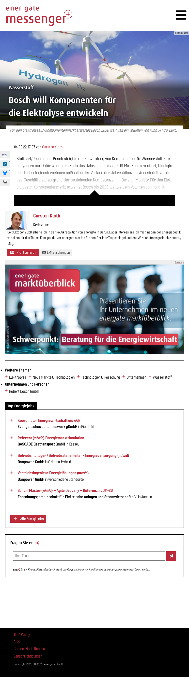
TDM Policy (22, 634)
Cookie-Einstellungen (29, 648)
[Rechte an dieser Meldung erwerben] (5, 182)
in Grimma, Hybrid (73, 458)
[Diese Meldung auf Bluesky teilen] (5, 173)
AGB (17, 641)
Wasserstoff (162, 377)
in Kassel (51, 441)
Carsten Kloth (52, 147)
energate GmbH (53, 664)
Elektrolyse (17, 377)
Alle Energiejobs (31, 519)
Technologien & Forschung (100, 377)
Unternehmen (136, 377)
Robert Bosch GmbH (24, 391)
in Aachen (85, 493)
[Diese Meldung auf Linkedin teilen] (5, 164)
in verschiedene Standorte (53, 476)
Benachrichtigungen (28, 656)
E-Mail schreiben (58, 252)
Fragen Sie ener (24, 542)
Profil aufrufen (26, 252)
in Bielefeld (56, 423)
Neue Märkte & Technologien (54, 377)
